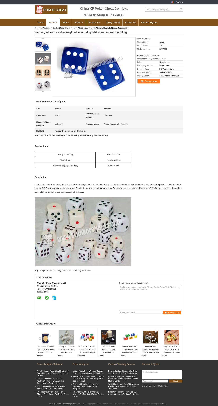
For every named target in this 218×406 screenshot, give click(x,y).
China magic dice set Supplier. (74, 404)
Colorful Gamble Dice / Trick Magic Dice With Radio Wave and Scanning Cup (108, 350)
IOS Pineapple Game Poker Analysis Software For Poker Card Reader (51, 387)
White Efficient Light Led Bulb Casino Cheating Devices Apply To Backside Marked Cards (123, 378)
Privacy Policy (55, 404)
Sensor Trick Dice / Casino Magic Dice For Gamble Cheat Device (129, 350)
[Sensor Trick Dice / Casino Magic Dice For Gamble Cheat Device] (129, 337)
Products (53, 22)
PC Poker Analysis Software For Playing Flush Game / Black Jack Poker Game (53, 394)
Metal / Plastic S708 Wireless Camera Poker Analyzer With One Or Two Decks (88, 372)
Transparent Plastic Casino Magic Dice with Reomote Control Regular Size (66, 350)
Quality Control (113, 22)
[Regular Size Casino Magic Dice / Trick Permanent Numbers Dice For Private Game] (171, 337)
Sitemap (153, 386)
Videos (66, 22)
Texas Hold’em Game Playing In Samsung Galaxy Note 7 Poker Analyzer (85, 386)
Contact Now (151, 81)
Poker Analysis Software (50, 364)
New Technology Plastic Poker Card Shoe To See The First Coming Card (122, 372)
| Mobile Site (163, 386)
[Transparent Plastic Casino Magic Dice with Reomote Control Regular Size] (66, 337)
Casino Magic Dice (60, 28)
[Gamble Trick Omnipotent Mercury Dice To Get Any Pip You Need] (150, 337)
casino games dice (82, 270)
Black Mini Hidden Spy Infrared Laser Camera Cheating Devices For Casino (123, 393)
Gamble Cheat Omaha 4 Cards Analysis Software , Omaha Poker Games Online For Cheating (50, 381)
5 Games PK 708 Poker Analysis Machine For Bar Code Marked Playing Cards (88, 394)
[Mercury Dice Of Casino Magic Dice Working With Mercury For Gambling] (43, 46)
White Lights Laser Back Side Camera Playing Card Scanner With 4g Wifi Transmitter (123, 386)
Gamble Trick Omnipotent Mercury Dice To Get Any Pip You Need (151, 350)
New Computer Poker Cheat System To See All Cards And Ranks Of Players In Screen (53, 373)
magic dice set (63, 270)
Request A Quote (149, 22)
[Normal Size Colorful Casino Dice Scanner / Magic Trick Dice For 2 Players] (45, 337)
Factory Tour (94, 22)
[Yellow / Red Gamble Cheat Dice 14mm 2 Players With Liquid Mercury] (87, 337)
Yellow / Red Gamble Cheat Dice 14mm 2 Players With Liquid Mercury (87, 350)
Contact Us (130, 22)
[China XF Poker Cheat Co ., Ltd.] (51, 9)
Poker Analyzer (81, 364)
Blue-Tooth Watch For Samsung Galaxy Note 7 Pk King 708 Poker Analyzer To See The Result (88, 378)
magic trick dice (47, 270)
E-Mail (145, 386)
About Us (78, 22)
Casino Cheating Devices (121, 364)
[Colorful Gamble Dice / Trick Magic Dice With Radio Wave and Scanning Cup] (108, 337)
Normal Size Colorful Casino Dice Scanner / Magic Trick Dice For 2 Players (45, 350)
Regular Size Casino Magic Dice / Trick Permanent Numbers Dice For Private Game (171, 350)
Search (181, 10)
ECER (164, 404)
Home (40, 22)
